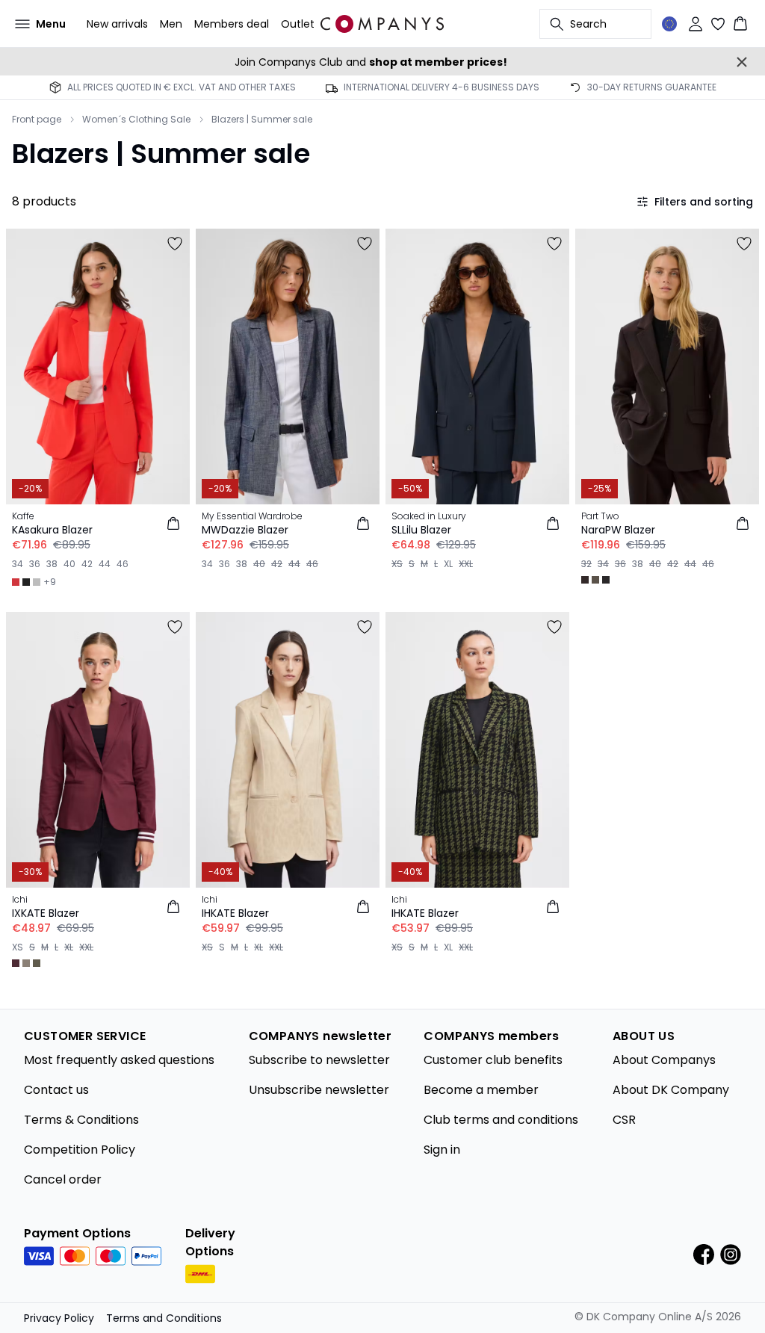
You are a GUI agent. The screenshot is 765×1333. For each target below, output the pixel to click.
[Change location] (669, 24)
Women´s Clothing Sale (136, 120)
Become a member (481, 1089)
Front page (36, 120)
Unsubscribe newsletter (319, 1089)
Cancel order (63, 1179)
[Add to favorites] (175, 244)
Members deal (231, 23)
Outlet (298, 23)
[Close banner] (742, 62)
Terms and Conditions (164, 1318)
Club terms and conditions (501, 1119)
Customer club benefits (493, 1059)
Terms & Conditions (81, 1119)
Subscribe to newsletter (319, 1059)
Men (171, 23)
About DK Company (671, 1089)
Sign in (442, 1149)
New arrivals (117, 23)
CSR (624, 1119)
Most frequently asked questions (119, 1059)
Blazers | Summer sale (261, 120)
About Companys (664, 1059)
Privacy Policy (59, 1318)
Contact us (56, 1089)
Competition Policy (79, 1149)
